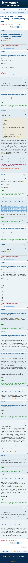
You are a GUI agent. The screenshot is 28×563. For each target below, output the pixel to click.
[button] (10, 27)
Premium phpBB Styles (18, 558)
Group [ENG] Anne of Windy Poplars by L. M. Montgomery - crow (13, 18)
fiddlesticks (3, 110)
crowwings (3, 30)
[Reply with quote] (24, 31)
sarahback (3, 331)
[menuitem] (4, 10)
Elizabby (2, 78)
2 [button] (13, 27)
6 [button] (19, 27)
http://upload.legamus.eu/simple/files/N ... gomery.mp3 (14, 446)
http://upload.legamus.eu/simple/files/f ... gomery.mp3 (13, 158)
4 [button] (16, 27)
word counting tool (10, 48)
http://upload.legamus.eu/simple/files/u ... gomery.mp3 (14, 206)
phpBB (9, 556)
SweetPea (3, 90)
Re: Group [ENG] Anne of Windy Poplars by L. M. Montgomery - (11, 35)
